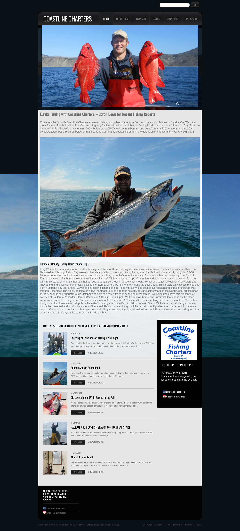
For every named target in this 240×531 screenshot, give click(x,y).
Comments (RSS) (111, 525)
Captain (141, 18)
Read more (78, 353)
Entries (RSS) (93, 525)
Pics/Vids (192, 18)
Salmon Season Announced (85, 368)
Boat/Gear (122, 18)
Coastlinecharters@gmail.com (178, 376)
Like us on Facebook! (175, 392)
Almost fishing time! (82, 457)
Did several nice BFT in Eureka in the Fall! (93, 397)
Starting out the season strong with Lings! (94, 338)
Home (106, 18)
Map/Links (173, 18)
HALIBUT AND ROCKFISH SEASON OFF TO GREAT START (100, 427)
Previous (42, 71)
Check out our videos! (175, 397)
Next (197, 71)
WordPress (80, 525)
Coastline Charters (67, 18)
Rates (156, 18)
